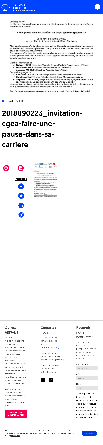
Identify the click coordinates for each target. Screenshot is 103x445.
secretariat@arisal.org (50, 347)
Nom (78, 384)
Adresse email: (82, 364)
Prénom (79, 374)
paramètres (15, 436)
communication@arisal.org (52, 359)
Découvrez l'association (16, 413)
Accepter (89, 433)
